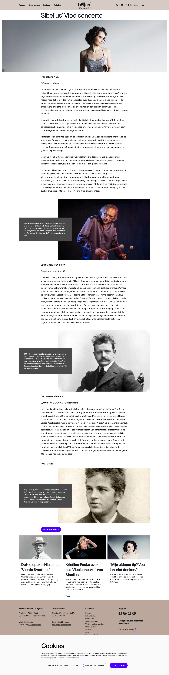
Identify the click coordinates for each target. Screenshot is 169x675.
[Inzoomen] (3, 70)
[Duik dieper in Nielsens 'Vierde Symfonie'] (40, 547)
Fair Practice (90, 615)
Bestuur (88, 613)
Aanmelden (134, 5)
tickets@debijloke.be (60, 622)
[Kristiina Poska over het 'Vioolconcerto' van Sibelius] (84, 547)
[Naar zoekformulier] (143, 5)
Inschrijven (127, 629)
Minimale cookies (95, 665)
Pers (87, 632)
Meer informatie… (73, 658)
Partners (89, 629)
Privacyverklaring (92, 635)
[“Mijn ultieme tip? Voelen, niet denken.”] (128, 547)
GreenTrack (90, 618)
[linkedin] (134, 613)
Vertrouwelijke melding (94, 624)
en (117, 5)
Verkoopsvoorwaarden (61, 624)
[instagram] (129, 613)
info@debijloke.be (26, 622)
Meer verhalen (51, 529)
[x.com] (125, 613)
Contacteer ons (34, 624)
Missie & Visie (91, 626)
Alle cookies (118, 665)
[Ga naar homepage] (84, 5)
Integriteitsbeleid (92, 621)
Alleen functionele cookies (62, 665)
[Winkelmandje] (122, 5)
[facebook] (120, 613)
